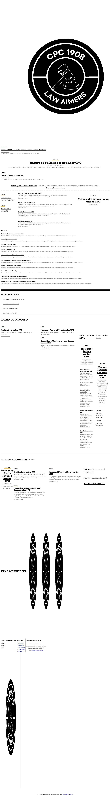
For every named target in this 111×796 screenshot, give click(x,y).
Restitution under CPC (25, 221)
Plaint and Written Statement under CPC (14, 276)
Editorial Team (5, 152)
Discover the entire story (55, 188)
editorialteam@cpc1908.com (37, 650)
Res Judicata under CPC (26, 212)
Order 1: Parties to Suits (12, 176)
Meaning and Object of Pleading (11, 265)
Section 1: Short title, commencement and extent (23, 150)
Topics (55, 159)
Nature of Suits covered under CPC (55, 163)
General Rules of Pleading (9, 271)
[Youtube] (2, 784)
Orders (3, 172)
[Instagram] (6, 784)
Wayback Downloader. (68, 794)
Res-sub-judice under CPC (6, 209)
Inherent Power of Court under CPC (12, 255)
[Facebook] (10, 784)
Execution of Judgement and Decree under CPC (16, 260)
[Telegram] (19, 784)
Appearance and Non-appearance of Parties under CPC (18, 281)
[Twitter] (15, 784)
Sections (4, 147)
